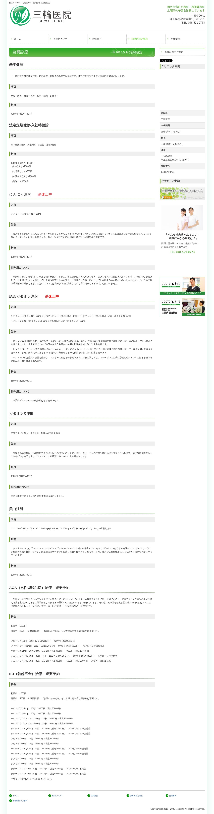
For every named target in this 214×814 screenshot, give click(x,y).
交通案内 (175, 39)
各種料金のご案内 (174, 52)
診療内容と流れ (140, 39)
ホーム (17, 39)
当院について (60, 39)
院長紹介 (97, 39)
